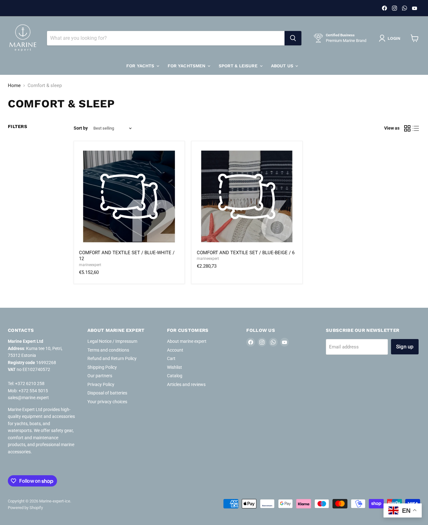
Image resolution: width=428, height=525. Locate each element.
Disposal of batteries (107, 392)
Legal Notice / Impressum (112, 341)
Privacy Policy (100, 384)
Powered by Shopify (25, 507)
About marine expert (186, 341)
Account (175, 350)
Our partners (99, 375)
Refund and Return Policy (112, 358)
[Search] (292, 38)
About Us (283, 65)
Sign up (405, 346)
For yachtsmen (187, 65)
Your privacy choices (107, 401)
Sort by (81, 128)
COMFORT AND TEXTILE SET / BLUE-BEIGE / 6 (246, 252)
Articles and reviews (186, 384)
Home (14, 85)
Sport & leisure (239, 65)
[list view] (416, 128)
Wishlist (174, 367)
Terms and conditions (108, 350)
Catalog (174, 375)
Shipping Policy (102, 367)
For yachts (141, 65)
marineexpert (90, 265)
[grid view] (407, 128)
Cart (171, 358)
